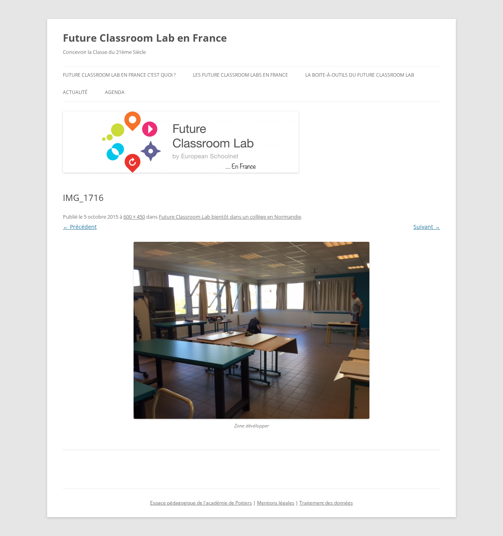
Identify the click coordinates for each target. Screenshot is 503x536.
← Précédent (80, 226)
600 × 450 (134, 216)
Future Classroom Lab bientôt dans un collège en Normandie (230, 216)
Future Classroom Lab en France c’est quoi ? (119, 75)
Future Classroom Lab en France (145, 38)
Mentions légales (275, 502)
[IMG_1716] (251, 330)
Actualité (75, 92)
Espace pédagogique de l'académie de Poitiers (201, 502)
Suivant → (426, 226)
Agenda (115, 92)
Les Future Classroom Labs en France (240, 75)
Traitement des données (326, 502)
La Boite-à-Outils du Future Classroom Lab (359, 75)
